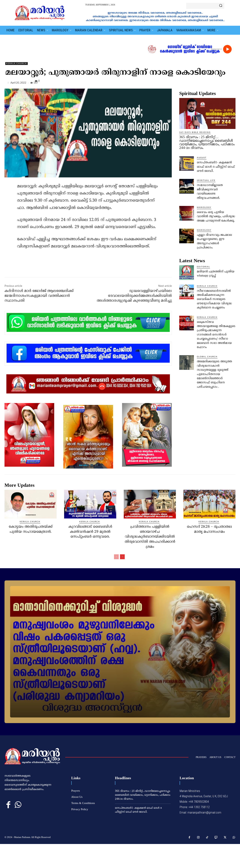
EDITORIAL (203, 267)
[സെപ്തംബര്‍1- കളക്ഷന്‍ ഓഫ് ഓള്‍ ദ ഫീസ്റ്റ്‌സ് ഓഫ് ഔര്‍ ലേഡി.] (186, 163)
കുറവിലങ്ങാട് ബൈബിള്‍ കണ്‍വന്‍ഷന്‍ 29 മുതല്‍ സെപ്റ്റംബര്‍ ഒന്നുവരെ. (90, 532)
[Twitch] (216, 837)
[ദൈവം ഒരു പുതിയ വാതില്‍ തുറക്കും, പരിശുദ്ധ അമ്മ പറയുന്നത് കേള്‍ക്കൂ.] (186, 213)
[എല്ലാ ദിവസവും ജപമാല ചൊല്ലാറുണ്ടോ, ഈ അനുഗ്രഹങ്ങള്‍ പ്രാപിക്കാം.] (186, 236)
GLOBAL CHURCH (207, 357)
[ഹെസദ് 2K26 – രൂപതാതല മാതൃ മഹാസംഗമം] (209, 504)
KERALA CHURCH (16, 63)
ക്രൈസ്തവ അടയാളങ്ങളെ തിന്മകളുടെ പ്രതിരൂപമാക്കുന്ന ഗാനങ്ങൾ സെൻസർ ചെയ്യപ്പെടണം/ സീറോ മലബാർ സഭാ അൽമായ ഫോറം (216, 334)
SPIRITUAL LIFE (206, 180)
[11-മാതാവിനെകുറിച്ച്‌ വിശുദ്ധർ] (120, 651)
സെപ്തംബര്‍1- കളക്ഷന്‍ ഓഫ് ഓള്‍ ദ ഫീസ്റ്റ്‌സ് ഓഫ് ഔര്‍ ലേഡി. (216, 167)
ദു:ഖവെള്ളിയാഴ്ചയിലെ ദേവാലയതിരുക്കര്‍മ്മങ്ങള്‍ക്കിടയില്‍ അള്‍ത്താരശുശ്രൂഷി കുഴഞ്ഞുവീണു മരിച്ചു (134, 296)
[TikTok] (207, 837)
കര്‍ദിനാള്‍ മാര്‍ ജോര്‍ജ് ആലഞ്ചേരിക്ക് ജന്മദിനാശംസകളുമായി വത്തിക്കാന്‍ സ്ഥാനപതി (39, 296)
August (201, 158)
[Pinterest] (223, 83)
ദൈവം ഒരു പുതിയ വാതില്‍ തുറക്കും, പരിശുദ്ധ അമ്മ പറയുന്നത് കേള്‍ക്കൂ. (216, 216)
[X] (214, 83)
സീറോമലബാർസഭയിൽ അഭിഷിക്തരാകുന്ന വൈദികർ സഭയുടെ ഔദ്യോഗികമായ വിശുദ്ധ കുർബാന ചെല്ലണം (214, 299)
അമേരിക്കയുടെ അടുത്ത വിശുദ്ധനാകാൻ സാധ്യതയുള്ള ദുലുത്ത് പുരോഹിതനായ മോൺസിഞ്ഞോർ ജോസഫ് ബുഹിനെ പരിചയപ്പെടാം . (214, 374)
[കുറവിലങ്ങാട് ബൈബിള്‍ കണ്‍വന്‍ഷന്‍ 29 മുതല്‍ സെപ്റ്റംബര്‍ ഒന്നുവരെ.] (90, 504)
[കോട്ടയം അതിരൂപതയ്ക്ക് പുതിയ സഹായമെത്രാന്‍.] (30, 504)
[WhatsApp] (232, 83)
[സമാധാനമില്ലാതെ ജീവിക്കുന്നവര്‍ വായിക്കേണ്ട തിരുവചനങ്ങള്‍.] (186, 186)
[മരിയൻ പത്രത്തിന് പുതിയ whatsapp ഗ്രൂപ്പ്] (186, 272)
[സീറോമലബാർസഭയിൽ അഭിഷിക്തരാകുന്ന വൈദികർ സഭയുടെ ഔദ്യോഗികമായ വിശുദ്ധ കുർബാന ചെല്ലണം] (186, 292)
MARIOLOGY (204, 207)
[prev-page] (116, 556)
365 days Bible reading (195, 132)
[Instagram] (198, 837)
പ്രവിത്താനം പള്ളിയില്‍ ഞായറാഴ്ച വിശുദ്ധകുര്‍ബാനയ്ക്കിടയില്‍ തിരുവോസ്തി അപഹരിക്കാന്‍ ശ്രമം (150, 537)
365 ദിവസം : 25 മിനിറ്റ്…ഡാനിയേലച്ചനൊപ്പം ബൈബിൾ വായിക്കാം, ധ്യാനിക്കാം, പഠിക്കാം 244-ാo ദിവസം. (207, 142)
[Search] (220, 6)
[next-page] (122, 556)
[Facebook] (206, 83)
